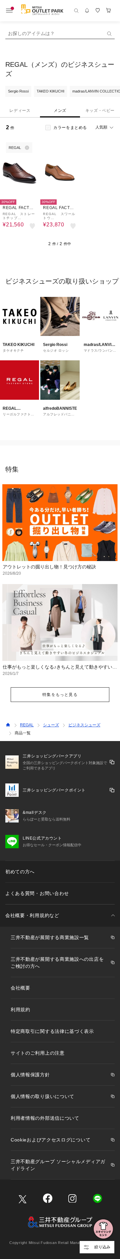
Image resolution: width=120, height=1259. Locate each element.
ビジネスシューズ (84, 725)
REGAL (27, 725)
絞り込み (102, 1247)
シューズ (51, 725)
